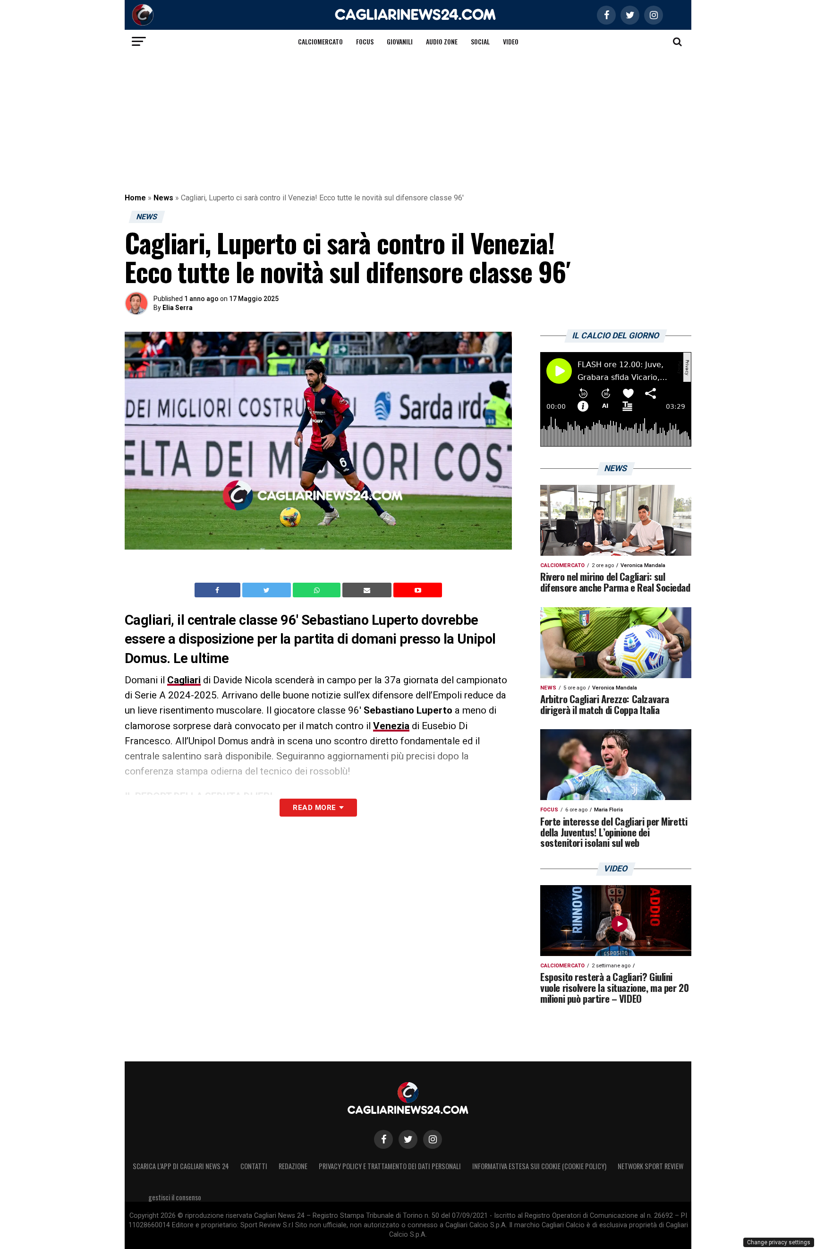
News (163, 197)
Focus (365, 41)
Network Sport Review (650, 1166)
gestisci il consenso (174, 1197)
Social (480, 41)
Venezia (391, 726)
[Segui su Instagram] (432, 1139)
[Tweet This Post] (267, 590)
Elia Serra (177, 307)
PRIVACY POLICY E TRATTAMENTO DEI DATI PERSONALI (390, 1166)
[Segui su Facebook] (383, 1139)
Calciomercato (320, 41)
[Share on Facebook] (219, 590)
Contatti (253, 1166)
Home (135, 197)
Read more (314, 807)
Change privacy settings (778, 1242)
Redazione (293, 1166)
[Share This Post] (318, 590)
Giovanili (400, 41)
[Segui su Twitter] (408, 1139)
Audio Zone (442, 41)
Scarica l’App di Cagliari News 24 (181, 1166)
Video (510, 41)
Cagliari (184, 680)
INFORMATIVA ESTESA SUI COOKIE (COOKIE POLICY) (539, 1166)
